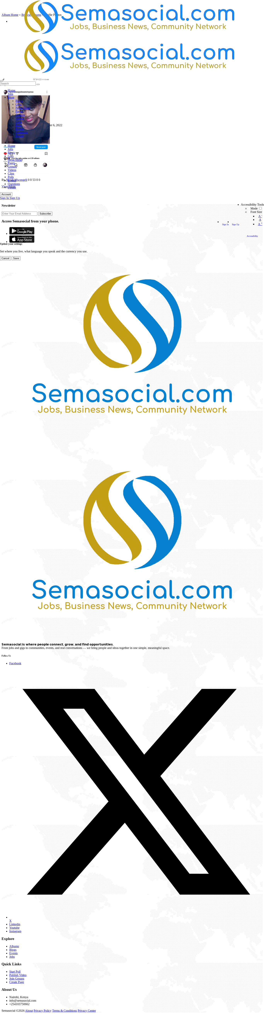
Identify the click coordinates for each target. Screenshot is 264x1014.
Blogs (12, 949)
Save (16, 258)
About (29, 1010)
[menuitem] (5, 198)
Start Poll (14, 971)
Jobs (12, 956)
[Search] (1, 80)
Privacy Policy (42, 1010)
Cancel (5, 258)
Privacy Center (87, 1010)
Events (13, 953)
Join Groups (16, 978)
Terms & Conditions (64, 1010)
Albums (14, 946)
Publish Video (17, 975)
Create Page (16, 982)
